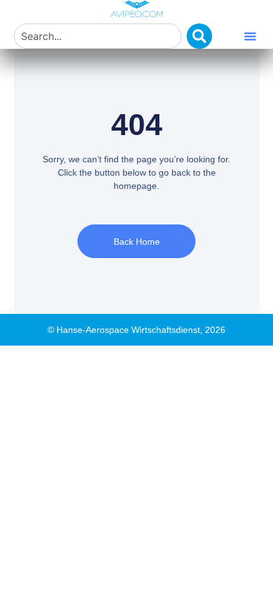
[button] (250, 36)
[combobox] (98, 36)
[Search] (199, 36)
